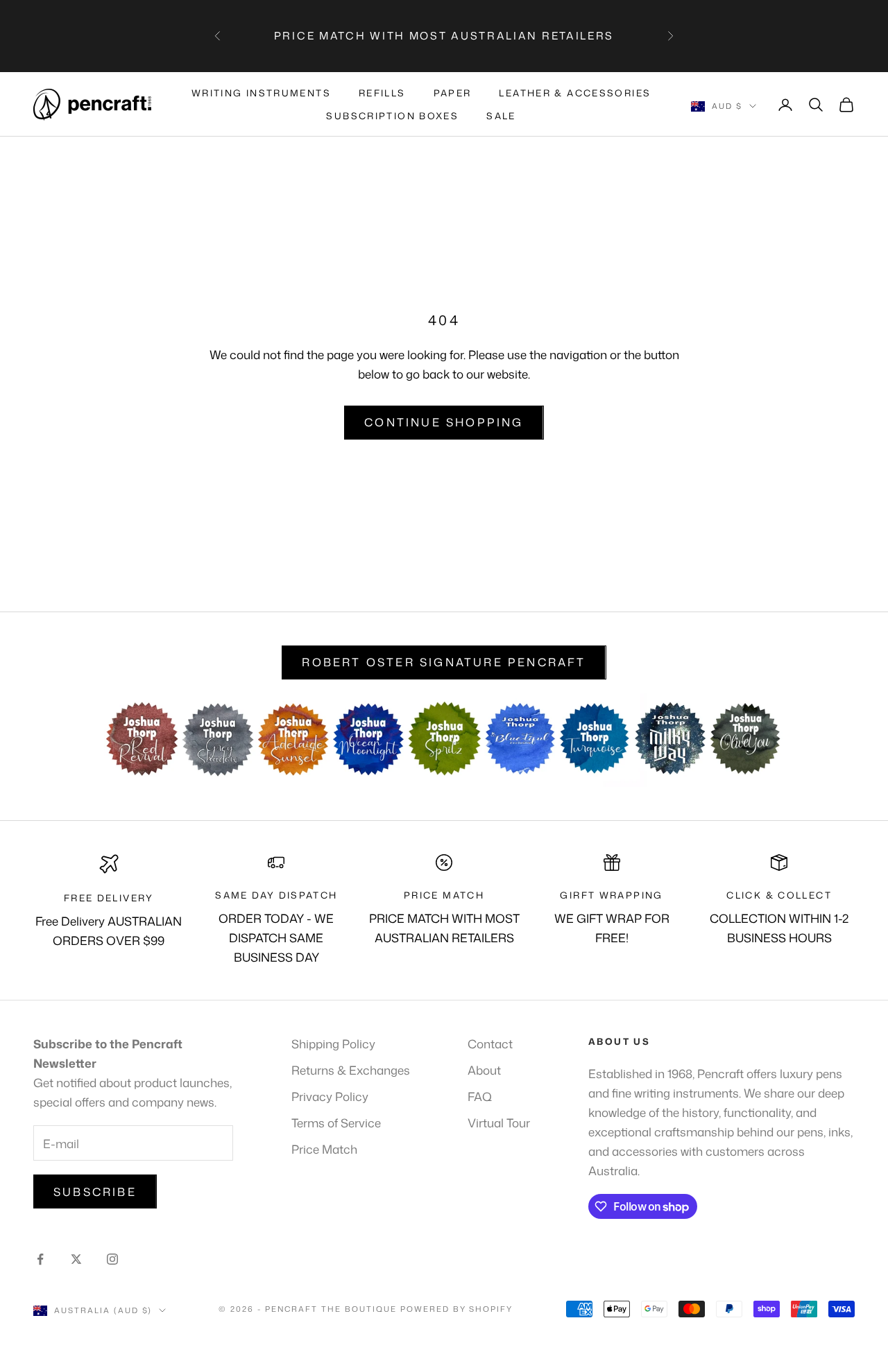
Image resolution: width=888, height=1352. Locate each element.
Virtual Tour (499, 1122)
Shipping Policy (333, 1043)
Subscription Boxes (392, 116)
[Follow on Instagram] (112, 1259)
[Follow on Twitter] (76, 1259)
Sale (501, 116)
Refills (382, 93)
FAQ (480, 1096)
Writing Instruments (261, 93)
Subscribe (95, 1191)
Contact (490, 1043)
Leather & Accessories (575, 93)
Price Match (324, 1149)
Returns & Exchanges (350, 1069)
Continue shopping (443, 422)
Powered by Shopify (456, 1309)
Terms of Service (336, 1122)
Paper (453, 93)
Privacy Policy (329, 1096)
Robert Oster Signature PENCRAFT (444, 662)
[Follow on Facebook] (40, 1259)
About (484, 1069)
